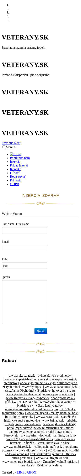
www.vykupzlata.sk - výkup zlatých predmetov (40, 375)
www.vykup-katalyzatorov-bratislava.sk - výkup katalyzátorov (46, 403)
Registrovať (18, 176)
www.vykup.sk (32, 386)
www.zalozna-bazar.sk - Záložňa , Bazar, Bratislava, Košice (42, 441)
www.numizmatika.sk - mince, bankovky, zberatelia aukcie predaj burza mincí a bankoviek (39, 431)
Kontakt (15, 169)
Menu (10, 147)
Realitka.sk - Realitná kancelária (41, 465)
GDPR (14, 184)
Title (4, 259)
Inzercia (15, 161)
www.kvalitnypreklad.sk (52, 458)
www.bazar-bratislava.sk (36, 439)
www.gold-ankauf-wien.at (23, 394)
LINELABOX (26, 472)
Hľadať (15, 173)
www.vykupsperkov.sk (58, 394)
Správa (6, 277)
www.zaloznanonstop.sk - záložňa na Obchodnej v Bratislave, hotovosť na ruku (42, 388)
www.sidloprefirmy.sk (30, 450)
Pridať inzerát (19, 165)
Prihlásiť (15, 180)
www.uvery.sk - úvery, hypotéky (27, 398)
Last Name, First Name (15, 224)
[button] (8, 143)
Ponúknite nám (20, 158)
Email (5, 241)
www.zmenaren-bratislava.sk (21, 461)
